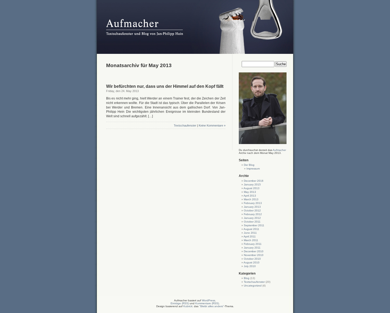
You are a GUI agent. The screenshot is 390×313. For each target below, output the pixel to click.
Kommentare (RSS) (207, 303)
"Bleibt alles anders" (211, 306)
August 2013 (251, 188)
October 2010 (252, 258)
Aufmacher (279, 150)
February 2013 (253, 203)
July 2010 (250, 266)
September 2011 (254, 225)
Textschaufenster (185, 125)
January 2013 (252, 206)
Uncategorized (253, 285)
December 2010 (253, 251)
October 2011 (252, 221)
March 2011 (251, 240)
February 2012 (253, 214)
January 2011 (252, 247)
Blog (246, 278)
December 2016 (253, 180)
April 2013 (250, 195)
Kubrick (187, 306)
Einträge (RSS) (180, 303)
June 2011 (250, 232)
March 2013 (251, 199)
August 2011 (251, 229)
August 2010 (251, 262)
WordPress (208, 300)
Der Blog (249, 164)
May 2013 (250, 191)
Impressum (253, 168)
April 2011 (250, 236)
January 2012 (252, 217)
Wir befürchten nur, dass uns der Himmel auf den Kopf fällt (164, 86)
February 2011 (253, 243)
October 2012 (252, 210)
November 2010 (253, 255)
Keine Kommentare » (212, 125)
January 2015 (252, 184)
